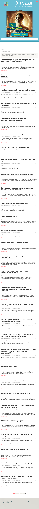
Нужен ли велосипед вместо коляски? (15, 203)
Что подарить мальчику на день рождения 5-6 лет (18, 160)
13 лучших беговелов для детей (12, 421)
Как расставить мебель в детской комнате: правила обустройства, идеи (16, 320)
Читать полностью (4, 70)
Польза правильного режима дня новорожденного (13, 256)
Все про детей (24, 3)
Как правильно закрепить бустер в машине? (17, 175)
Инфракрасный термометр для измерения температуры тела (16, 435)
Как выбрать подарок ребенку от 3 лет (15, 147)
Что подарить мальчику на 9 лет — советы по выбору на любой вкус (17, 406)
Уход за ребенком (7, 63)
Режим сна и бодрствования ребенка (14, 242)
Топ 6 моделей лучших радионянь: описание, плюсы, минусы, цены (17, 477)
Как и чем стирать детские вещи (13, 380)
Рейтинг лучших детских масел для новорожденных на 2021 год (14, 119)
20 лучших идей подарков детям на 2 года (16, 393)
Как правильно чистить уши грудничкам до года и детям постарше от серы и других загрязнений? (18, 351)
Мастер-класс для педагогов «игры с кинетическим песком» (14, 272)
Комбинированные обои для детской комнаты (18, 90)
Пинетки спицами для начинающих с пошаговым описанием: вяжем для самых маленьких (16, 289)
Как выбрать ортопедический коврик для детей (18, 463)
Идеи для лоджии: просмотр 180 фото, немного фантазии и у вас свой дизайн (18, 60)
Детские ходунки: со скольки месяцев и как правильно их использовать (17, 189)
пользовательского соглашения (30, 504)
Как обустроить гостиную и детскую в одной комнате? (17, 305)
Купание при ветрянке (9, 366)
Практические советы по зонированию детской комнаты (18, 75)
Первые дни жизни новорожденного (14, 134)
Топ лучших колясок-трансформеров (14, 449)
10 (20, 493)
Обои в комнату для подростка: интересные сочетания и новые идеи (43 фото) (17, 335)
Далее (24, 493)
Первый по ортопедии (9, 217)
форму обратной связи (18, 505)
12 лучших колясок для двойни (12, 230)
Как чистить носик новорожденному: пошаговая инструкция (18, 104)
